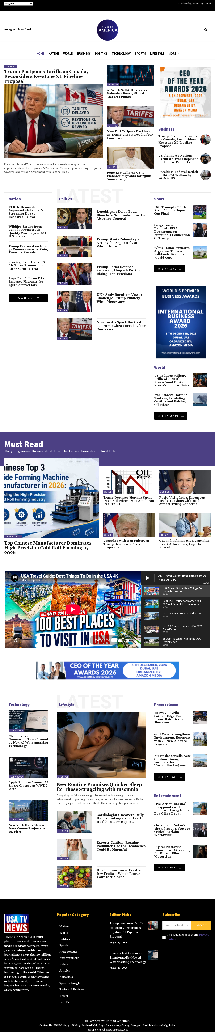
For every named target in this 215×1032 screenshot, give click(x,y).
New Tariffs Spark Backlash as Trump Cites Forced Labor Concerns (130, 135)
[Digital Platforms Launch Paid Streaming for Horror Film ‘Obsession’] (200, 851)
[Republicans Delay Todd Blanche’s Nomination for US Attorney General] (74, 218)
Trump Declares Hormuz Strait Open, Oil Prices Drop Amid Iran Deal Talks (128, 501)
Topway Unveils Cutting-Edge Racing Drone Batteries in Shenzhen (170, 717)
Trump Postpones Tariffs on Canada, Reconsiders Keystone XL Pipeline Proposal (46, 76)
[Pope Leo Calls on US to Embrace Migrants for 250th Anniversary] (130, 158)
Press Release (13, 536)
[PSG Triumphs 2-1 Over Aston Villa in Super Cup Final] (200, 212)
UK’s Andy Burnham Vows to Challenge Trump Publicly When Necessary (120, 298)
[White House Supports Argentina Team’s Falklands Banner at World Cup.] (200, 252)
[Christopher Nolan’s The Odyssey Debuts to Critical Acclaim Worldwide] (200, 830)
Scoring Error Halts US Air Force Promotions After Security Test (27, 266)
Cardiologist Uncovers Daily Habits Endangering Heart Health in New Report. (120, 818)
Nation (112, 167)
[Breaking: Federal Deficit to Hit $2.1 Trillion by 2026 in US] (205, 175)
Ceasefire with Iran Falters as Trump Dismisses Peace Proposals (126, 544)
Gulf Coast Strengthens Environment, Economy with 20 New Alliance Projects (172, 739)
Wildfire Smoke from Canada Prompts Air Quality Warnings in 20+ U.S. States (28, 231)
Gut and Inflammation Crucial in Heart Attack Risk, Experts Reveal (184, 544)
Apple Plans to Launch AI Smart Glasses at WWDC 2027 (28, 786)
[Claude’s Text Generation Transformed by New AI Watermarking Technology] (28, 721)
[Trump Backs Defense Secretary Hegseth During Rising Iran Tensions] (74, 274)
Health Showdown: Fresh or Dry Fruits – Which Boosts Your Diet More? (120, 873)
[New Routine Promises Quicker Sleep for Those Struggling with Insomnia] (101, 745)
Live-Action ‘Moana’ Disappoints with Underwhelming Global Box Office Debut (172, 809)
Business (10, 66)
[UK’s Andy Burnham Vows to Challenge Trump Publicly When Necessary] (74, 301)
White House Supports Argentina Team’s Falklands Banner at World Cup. (172, 252)
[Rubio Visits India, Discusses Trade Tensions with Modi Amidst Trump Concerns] (185, 482)
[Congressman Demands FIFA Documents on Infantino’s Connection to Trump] (200, 230)
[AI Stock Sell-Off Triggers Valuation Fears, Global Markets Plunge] (130, 75)
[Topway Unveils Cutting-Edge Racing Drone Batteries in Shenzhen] (200, 717)
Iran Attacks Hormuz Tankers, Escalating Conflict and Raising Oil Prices (170, 400)
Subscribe (201, 925)
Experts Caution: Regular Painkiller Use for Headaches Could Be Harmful (121, 846)
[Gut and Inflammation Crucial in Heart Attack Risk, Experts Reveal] (185, 525)
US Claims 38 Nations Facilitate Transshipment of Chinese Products (178, 159)
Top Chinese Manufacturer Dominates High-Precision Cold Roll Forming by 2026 (48, 548)
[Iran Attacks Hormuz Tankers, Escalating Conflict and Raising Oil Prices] (200, 399)
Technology (16, 730)
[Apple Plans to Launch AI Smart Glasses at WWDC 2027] (28, 767)
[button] (205, 29)
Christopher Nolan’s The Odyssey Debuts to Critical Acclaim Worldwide (172, 830)
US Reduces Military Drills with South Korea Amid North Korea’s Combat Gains (171, 380)
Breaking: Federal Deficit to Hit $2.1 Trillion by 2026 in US (178, 175)
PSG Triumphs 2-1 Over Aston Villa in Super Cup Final (172, 210)
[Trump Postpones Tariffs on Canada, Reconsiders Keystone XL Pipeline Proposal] (53, 121)
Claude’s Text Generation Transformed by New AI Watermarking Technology (28, 741)
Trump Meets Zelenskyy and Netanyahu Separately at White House (120, 242)
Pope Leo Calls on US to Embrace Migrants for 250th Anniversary (129, 176)
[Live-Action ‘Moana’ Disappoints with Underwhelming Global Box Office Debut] (200, 808)
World (108, 492)
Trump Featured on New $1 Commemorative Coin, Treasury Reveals (28, 249)
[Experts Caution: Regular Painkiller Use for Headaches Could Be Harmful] (74, 849)
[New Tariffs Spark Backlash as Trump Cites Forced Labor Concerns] (130, 116)
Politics (112, 125)
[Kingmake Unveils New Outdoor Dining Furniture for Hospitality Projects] (200, 760)
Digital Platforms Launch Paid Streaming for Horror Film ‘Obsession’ (172, 852)
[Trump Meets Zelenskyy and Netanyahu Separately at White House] (74, 246)
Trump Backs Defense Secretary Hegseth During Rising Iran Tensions (119, 270)
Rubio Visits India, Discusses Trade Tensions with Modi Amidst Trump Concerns (182, 501)
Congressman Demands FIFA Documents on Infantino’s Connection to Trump (172, 231)
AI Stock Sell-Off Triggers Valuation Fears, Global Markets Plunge (127, 94)
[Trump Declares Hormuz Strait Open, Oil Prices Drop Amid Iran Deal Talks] (129, 482)
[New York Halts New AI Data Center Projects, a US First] (28, 810)
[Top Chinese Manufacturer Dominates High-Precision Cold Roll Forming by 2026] (51, 498)
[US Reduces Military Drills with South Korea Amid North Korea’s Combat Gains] (200, 380)
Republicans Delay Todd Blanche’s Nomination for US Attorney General (121, 215)
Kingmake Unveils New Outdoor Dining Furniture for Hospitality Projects (172, 760)
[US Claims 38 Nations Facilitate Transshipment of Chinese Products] (205, 158)
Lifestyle (165, 535)
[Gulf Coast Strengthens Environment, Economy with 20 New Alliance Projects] (200, 739)
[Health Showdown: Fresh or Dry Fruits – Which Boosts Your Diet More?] (74, 877)
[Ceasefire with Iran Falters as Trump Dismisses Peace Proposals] (129, 525)
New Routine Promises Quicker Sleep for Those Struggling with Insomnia (99, 787)
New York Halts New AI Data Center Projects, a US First (27, 829)
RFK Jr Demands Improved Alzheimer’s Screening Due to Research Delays (26, 212)
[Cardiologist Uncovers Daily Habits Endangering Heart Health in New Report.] (74, 822)
